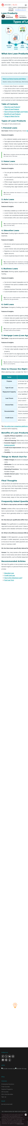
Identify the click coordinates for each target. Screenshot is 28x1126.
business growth (9, 445)
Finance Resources (22, 7)
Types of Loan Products (11, 109)
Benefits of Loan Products (12, 114)
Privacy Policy (20, 1123)
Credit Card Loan (9, 575)
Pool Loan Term (9, 580)
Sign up (3, 1097)
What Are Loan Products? (12, 107)
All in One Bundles (7, 1094)
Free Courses (5, 1086)
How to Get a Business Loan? (13, 578)
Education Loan (9, 573)
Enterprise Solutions (7, 1084)
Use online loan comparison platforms (16, 426)
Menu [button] (24, 5)
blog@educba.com (20, 10)
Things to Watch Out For (11, 116)
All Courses (4, 1091)
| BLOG (14, 5)
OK (26, 1114)
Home (10, 7)
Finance (14, 7)
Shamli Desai (9, 17)
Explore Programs (7, 1089)
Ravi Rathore (23, 17)
